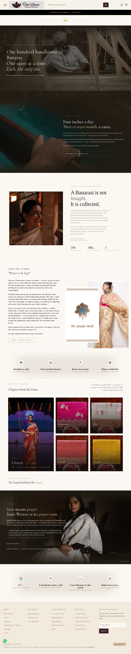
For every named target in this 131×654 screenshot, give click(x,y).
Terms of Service (81, 629)
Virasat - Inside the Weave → (22, 340)
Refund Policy (56, 621)
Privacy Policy (80, 625)
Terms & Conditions (82, 621)
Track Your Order (58, 625)
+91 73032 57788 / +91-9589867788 (85, 647)
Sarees (6, 618)
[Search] (106, 5)
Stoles (6, 633)
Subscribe (51, 544)
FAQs (54, 629)
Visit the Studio (33, 621)
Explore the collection (90, 154)
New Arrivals (8, 614)
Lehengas (7, 629)
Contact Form (80, 614)
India (119, 644)
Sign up (104, 631)
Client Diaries (33, 618)
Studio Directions (81, 618)
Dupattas (7, 621)
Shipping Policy (57, 618)
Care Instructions (58, 614)
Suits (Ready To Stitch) (12, 625)
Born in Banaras (33, 614)
